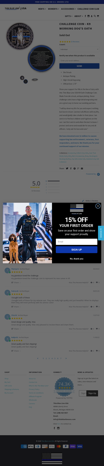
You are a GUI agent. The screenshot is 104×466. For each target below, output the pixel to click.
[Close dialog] (98, 206)
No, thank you (76, 259)
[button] (101, 233)
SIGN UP (76, 249)
